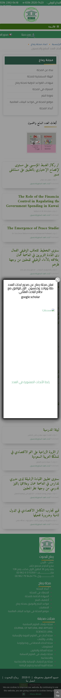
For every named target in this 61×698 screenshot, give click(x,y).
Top (57, 695)
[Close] (57, 280)
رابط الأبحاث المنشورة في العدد (30, 382)
